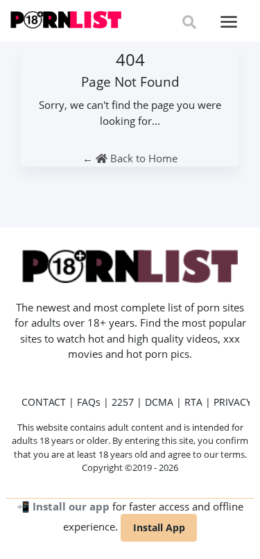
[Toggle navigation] (229, 22)
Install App (159, 527)
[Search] (189, 22)
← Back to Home (130, 158)
